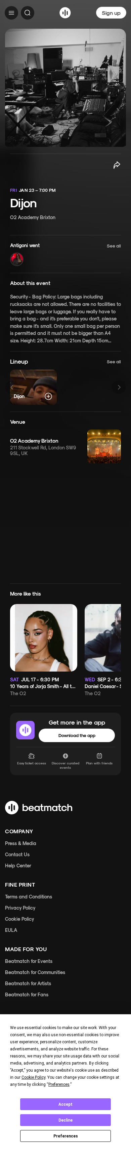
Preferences (65, 1136)
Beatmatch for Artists (28, 983)
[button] (65, 254)
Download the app (76, 735)
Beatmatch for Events (28, 961)
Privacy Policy (20, 908)
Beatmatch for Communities (35, 972)
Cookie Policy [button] (33, 1077)
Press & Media (20, 843)
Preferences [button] (59, 1084)
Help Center (18, 865)
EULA (11, 930)
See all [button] (114, 361)
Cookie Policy (19, 919)
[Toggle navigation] (11, 13)
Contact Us (17, 854)
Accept (65, 1104)
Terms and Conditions (28, 896)
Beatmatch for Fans (26, 994)
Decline (65, 1120)
